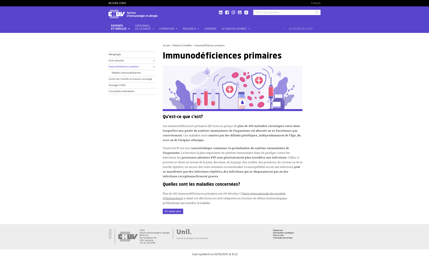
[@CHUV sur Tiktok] (245, 13)
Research (189, 29)
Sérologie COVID (117, 85)
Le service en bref (234, 29)
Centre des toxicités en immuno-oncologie (130, 79)
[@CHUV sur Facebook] (227, 13)
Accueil (166, 45)
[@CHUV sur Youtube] (239, 13)
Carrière (210, 29)
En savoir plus (173, 211)
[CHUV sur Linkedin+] (220, 13)
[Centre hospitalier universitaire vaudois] (128, 236)
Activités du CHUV (301, 29)
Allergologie (115, 54)
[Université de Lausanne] (192, 231)
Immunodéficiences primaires (124, 67)
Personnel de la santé (143, 27)
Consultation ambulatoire (121, 91)
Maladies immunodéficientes (126, 73)
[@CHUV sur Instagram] (233, 13)
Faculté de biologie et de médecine (192, 238)
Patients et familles (119, 27)
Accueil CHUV (117, 3)
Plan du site (278, 235)
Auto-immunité (116, 61)
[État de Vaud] (109, 234)
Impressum (278, 230)
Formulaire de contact (283, 238)
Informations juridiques (283, 233)
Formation (167, 29)
